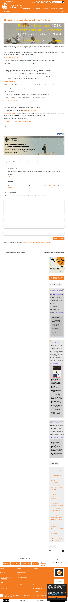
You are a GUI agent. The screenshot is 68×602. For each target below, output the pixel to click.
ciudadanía (60, 478)
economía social (55, 503)
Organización (2, 570)
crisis (61, 487)
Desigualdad (53, 494)
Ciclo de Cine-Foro (55, 477)
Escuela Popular (54, 519)
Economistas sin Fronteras (56, 290)
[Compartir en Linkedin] (61, 134)
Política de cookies (40, 600)
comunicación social (54, 482)
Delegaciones (35, 568)
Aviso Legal (22, 600)
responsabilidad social (55, 536)
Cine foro (53, 478)
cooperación (53, 487)
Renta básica (53, 535)
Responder (10, 176)
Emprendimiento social (56, 517)
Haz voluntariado (16, 563)
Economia (21, 16)
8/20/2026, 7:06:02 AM (54, 422)
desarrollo (17, 16)
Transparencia (2, 572)
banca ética (54, 473)
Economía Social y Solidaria (21, 572)
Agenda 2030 (6, 16)
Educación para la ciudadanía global (23, 570)
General (53, 524)
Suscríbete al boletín (26, 563)
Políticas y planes (4, 578)
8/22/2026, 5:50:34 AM (56, 296)
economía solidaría (55, 508)
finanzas (53, 521)
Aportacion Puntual (3, 588)
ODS (29, 16)
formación (54, 522)
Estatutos (2, 573)
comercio (53, 480)
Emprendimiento (55, 515)
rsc (52, 538)
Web (5, 231)
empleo (53, 513)
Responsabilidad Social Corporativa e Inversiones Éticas (25, 574)
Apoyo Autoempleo (56, 470)
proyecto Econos (54, 533)
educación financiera (55, 510)
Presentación (2, 568)
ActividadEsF (35, 591)
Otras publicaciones (36, 590)
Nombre (6, 217)
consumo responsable (55, 485)
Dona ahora (35, 563)
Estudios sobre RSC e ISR (37, 588)
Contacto (1, 582)
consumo (53, 484)
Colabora (1, 584)
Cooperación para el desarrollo (22, 576)
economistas (53, 498)
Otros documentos (4, 579)
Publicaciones (6, 11)
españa (61, 519)
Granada (53, 528)
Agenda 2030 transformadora (22, 577)
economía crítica (25, 16)
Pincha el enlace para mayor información (55, 593)
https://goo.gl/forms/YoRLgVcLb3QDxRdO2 (45, 185)
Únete (62, 11)
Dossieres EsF (35, 587)
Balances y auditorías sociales (6, 577)
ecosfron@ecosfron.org (8, 1)
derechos (53, 489)
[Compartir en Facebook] (58, 134)
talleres (53, 540)
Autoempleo (54, 471)
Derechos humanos (11, 16)
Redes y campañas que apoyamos (5, 581)
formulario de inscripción (30, 110)
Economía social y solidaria (57, 506)
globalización (54, 526)
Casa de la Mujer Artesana (56, 475)
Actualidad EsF (53, 8)
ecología (60, 494)
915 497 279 (6, 2)
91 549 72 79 (35, 595)
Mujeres (61, 531)
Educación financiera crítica (56, 512)
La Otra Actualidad (54, 530)
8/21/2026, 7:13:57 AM (54, 342)
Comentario (7, 199)
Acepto (56, 597)
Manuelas (53, 531)
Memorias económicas (4, 576)
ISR (61, 528)
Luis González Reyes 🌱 (57, 294)
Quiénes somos (26, 8)
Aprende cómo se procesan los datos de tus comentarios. (37, 242)
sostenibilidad (60, 538)
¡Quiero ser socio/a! (3, 587)
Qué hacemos (19, 568)
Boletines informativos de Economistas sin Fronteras (7, 590)
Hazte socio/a (6, 563)
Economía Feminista (56, 501)
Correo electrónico (8, 224)
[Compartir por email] (63, 134)
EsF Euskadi (45, 8)
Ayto (61, 471)
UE (57, 540)
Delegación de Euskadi (37, 570)
